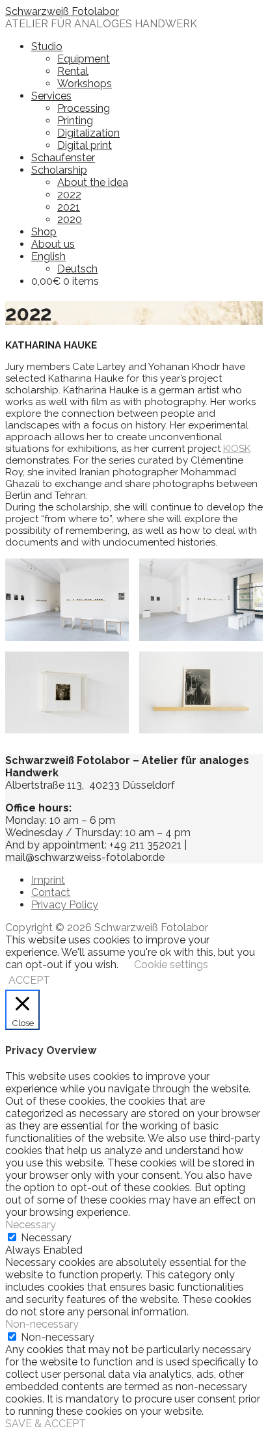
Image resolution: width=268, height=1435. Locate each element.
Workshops (84, 83)
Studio (46, 46)
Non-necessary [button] (42, 1324)
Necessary (46, 1237)
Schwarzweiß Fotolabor (62, 11)
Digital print (84, 145)
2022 (69, 195)
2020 (69, 219)
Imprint (48, 880)
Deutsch (77, 269)
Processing (83, 108)
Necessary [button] (30, 1224)
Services (51, 96)
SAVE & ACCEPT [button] (45, 1423)
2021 (68, 207)
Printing (75, 120)
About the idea (92, 182)
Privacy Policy (64, 905)
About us (53, 244)
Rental (72, 71)
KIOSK (236, 448)
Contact (50, 892)
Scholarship (59, 170)
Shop (44, 232)
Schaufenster (63, 157)
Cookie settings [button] (171, 964)
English (48, 256)
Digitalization (88, 133)
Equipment (83, 59)
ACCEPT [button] (29, 980)
